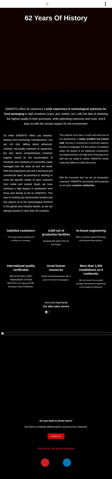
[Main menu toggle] (105, 4)
